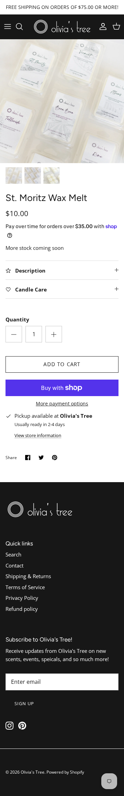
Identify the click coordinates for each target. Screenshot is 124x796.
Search (13, 554)
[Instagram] (9, 726)
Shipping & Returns (28, 576)
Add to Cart (61, 364)
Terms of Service (25, 587)
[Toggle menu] (7, 26)
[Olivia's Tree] (62, 26)
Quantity (17, 319)
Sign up (24, 703)
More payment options (62, 404)
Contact (14, 565)
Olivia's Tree (32, 772)
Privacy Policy (22, 597)
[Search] (22, 26)
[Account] (101, 26)
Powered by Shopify (65, 772)
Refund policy (22, 608)
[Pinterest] (22, 726)
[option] (62, 101)
